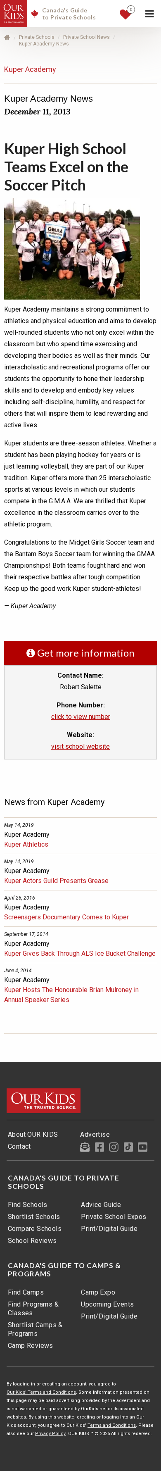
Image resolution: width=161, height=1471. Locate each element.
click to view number (80, 717)
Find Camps (26, 1292)
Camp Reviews (30, 1346)
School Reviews (32, 1241)
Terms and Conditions (112, 1425)
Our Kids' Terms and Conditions (41, 1392)
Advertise (95, 1134)
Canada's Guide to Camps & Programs (64, 1270)
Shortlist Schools (34, 1217)
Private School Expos (113, 1217)
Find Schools (27, 1205)
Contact (19, 1146)
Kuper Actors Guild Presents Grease (56, 881)
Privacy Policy (50, 1433)
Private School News (86, 37)
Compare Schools (35, 1229)
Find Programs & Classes (33, 1308)
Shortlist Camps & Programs (35, 1329)
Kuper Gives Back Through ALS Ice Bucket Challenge (80, 953)
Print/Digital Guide (109, 1229)
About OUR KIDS (33, 1134)
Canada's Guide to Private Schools (63, 1182)
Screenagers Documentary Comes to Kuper (66, 917)
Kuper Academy (30, 69)
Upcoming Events (107, 1304)
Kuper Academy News (44, 44)
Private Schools (36, 37)
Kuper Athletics (26, 844)
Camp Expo (98, 1292)
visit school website (80, 746)
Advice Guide (101, 1205)
